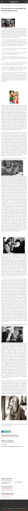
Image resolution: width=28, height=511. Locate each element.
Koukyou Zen (14, 1)
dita (3, 13)
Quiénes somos (11, 508)
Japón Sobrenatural (18, 482)
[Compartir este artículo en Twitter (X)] (5, 432)
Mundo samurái (4, 483)
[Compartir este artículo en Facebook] (2, 432)
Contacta (4, 508)
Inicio (2, 5)
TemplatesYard (8, 510)
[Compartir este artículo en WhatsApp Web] (7, 432)
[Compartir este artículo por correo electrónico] (10, 432)
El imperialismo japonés (6, 482)
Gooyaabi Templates (22, 510)
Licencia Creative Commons (20, 508)
